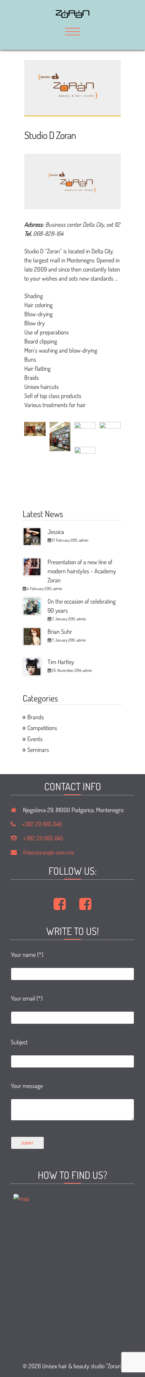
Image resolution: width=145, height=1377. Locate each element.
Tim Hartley (61, 661)
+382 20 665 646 (42, 824)
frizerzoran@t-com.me (48, 852)
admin (83, 540)
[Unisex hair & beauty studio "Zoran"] (72, 15)
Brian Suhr (60, 631)
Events (34, 738)
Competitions (42, 727)
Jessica (56, 531)
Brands (35, 717)
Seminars (38, 749)
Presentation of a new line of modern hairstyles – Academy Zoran (82, 571)
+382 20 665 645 (43, 838)
